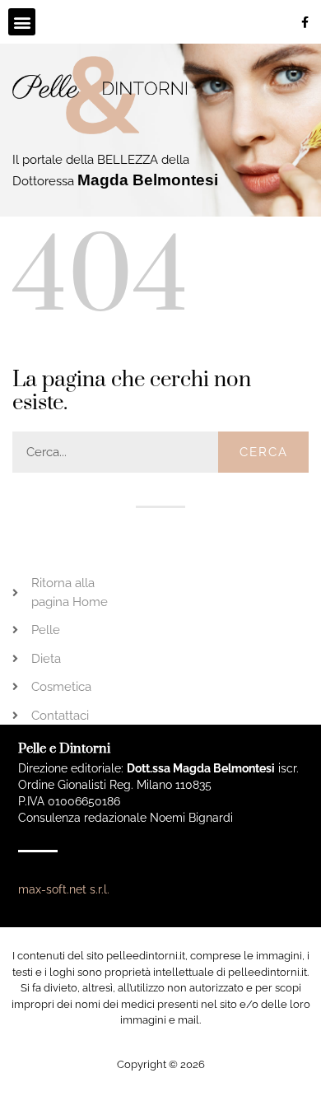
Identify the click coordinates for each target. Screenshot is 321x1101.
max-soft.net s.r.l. (63, 889)
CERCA (264, 452)
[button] (21, 21)
